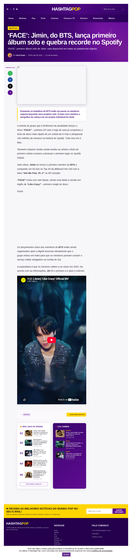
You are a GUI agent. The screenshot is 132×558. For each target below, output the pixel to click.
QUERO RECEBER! (119, 511)
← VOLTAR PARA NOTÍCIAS (76, 414)
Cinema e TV (69, 18)
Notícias (22, 18)
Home (11, 18)
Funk (43, 18)
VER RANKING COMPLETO (34, 484)
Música (112, 18)
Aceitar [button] (66, 554)
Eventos (84, 18)
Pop (33, 18)
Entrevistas (98, 18)
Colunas (54, 18)
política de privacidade (102, 551)
